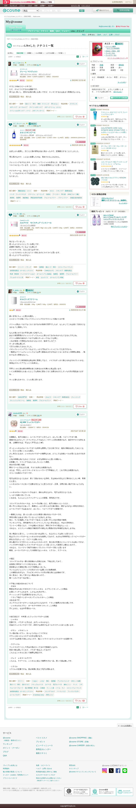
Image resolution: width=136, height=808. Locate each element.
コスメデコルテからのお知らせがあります (36, 420)
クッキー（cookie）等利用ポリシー (15, 775)
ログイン (128, 2)
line (124, 770)
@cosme (12, 739)
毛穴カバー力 (57, 684)
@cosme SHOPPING (81, 738)
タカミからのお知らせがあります (30, 130)
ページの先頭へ (126, 726)
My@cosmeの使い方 (106, 26)
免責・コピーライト (43, 765)
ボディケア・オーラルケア (18, 107)
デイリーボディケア (36, 107)
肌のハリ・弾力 (30, 104)
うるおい (35, 681)
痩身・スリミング (43, 104)
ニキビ (42, 681)
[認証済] (32, 123)
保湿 (37, 277)
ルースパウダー (26, 425)
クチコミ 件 (111, 46)
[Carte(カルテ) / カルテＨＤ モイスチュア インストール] (14, 228)
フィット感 (50, 688)
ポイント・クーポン (11, 748)
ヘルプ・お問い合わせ (44, 768)
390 (38, 415)
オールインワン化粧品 (28, 225)
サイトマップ (74, 768)
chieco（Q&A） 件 (113, 51)
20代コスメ (49, 695)
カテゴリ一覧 (75, 5)
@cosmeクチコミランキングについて (82, 772)
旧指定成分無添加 (76, 197)
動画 (52, 31)
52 (38, 126)
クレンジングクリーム (28, 302)
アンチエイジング (63, 681)
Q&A (35, 5)
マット (75, 684)
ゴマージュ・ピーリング (44, 135)
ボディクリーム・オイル (29, 74)
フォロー (65, 31)
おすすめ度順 (50, 53)
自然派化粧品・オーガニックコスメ (21, 270)
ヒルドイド (44, 277)
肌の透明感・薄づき (31, 688)
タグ (105, 35)
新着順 (29, 53)
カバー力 (48, 684)
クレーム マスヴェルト (29, 72)
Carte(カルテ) (24, 220)
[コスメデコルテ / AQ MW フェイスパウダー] (14, 427)
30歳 (101, 65)
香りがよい (55, 104)
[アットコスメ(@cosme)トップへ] (11, 11)
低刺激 (41, 267)
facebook (118, 770)
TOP (5, 5)
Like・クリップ (77, 31)
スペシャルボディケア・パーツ (20, 110)
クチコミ (44, 31)
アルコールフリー (50, 197)
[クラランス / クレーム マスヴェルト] (14, 76)
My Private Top (123, 26)
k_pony (16, 290)
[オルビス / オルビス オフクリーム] (14, 304)
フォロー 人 (110, 53)
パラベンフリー (63, 197)
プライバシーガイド (10, 778)
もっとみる (122, 82)
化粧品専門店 (22, 397)
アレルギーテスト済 (16, 277)
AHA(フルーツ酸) (73, 194)
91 (38, 65)
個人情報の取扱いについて (12, 772)
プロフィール (33, 31)
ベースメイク (61, 691)
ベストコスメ (85, 5)
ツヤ (80, 684)
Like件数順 (38, 53)
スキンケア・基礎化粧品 (64, 191)
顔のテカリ (25, 684)
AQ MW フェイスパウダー (30, 422)
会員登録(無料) (117, 2)
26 (38, 292)
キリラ (33, 46)
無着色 (12, 197)
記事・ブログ (114, 35)
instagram (104, 770)
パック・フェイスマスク (18, 194)
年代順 (60, 53)
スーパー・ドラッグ (24, 267)
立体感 (42, 688)
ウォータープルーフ (16, 688)
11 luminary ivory (38, 695)
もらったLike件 (113, 48)
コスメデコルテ (25, 420)
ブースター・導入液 (27, 135)
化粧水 (48, 194)
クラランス (23, 69)
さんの (117, 58)
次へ (84, 57)
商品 (84, 35)
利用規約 (6, 768)
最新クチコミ (41, 753)
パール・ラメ (60, 688)
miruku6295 (17, 413)
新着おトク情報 (46, 2)
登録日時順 (20, 53)
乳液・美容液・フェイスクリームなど (22, 274)
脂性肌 (121, 65)
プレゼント (40, 742)
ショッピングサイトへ (81, 142)
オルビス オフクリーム (29, 299)
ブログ (30, 5)
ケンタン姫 (17, 214)
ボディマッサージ (44, 74)
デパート (21, 681)
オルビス (23, 297)
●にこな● (16, 63)
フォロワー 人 (111, 55)
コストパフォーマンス (65, 267)
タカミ (22, 130)
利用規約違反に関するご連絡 (46, 772)
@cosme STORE (79, 742)
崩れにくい (67, 684)
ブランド (22, 5)
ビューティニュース (44, 745)
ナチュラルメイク (37, 684)
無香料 (18, 197)
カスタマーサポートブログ (45, 775)
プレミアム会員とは (10, 765)
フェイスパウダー (73, 691)
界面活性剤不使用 (36, 197)
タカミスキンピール (27, 133)
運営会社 (72, 765)
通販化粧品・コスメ (24, 191)
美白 (47, 681)
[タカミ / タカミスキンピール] (14, 137)
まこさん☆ (17, 123)
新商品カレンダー (43, 749)
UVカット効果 (75, 681)
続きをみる (118, 92)
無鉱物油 (26, 197)
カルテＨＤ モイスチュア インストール (36, 223)
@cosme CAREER (82, 745)
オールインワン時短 (56, 277)
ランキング (13, 5)
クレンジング (75, 397)
